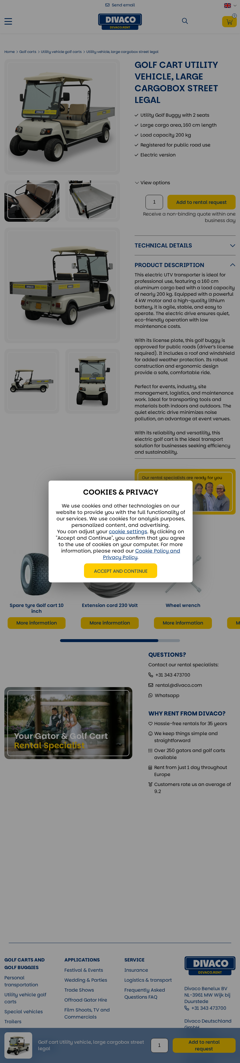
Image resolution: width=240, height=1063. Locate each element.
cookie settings (128, 531)
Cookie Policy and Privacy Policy (141, 554)
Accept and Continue (121, 571)
